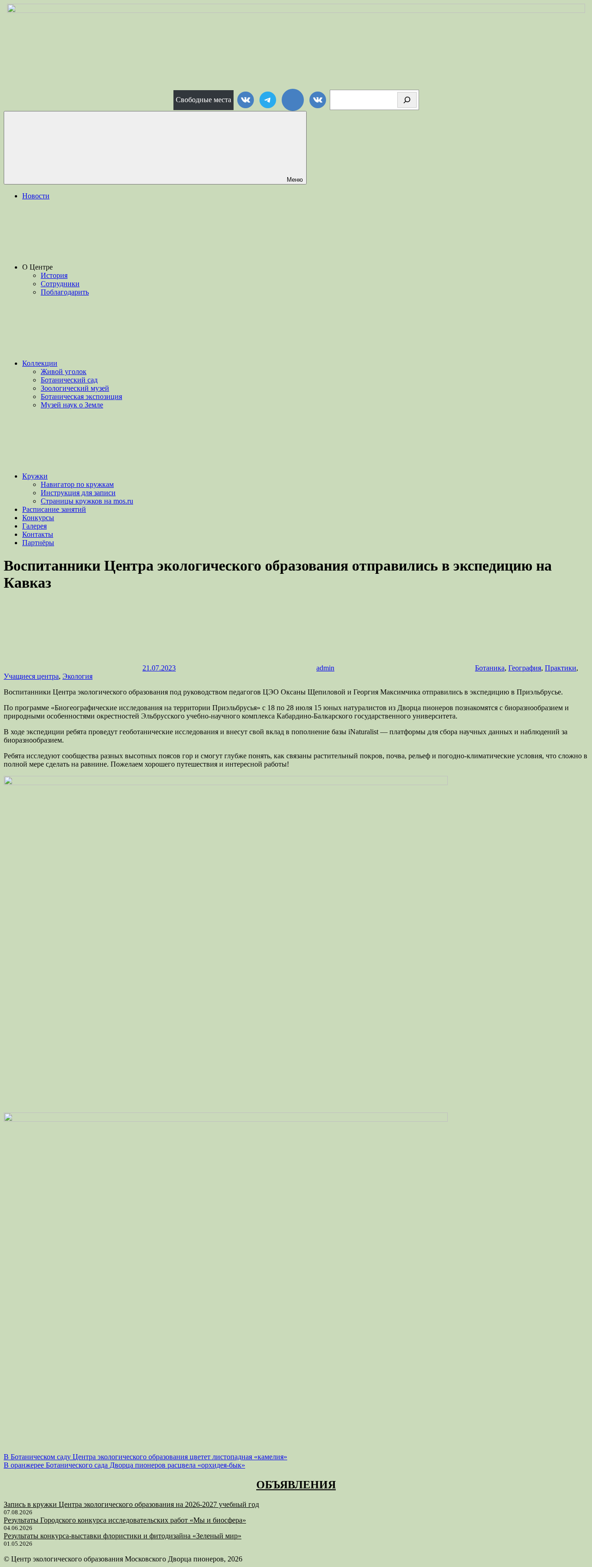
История (54, 275)
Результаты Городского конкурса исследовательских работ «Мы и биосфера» (125, 1520)
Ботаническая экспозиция (81, 396)
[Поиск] (407, 100)
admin (325, 668)
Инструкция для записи (78, 493)
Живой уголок (63, 371)
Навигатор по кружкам (77, 484)
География (524, 668)
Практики (560, 668)
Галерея (34, 526)
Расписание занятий (54, 509)
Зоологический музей (75, 388)
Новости (35, 196)
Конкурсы (38, 518)
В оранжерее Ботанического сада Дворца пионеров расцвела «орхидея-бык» (124, 1465)
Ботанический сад (69, 380)
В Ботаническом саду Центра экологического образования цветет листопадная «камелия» (145, 1457)
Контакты (37, 534)
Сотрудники (60, 284)
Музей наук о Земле (72, 405)
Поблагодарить (65, 292)
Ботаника (490, 668)
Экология (77, 676)
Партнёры (38, 543)
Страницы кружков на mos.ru (87, 501)
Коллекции (39, 363)
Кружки (35, 476)
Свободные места (203, 100)
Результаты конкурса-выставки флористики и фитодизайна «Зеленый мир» (122, 1536)
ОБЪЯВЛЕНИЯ (296, 1485)
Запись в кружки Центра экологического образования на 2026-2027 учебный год (131, 1504)
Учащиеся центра (31, 676)
